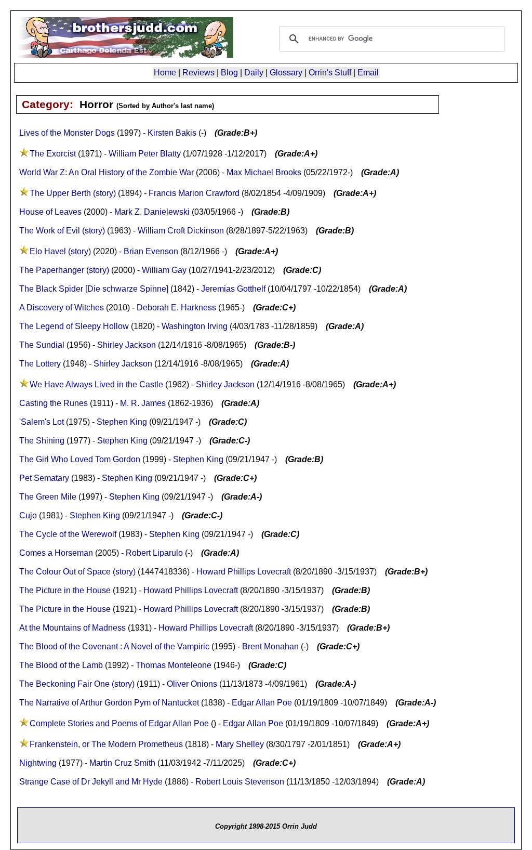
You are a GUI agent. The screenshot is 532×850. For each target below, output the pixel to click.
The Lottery (40, 363)
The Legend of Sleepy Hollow (74, 326)
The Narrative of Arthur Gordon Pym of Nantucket (109, 702)
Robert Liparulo (154, 552)
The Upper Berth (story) (73, 193)
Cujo (28, 515)
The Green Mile (47, 496)
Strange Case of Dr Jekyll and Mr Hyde (91, 781)
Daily (253, 72)
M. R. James (143, 403)
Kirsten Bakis (172, 132)
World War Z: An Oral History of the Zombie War (107, 172)
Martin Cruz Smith (122, 763)
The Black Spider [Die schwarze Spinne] (93, 288)
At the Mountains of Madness (72, 627)
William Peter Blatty (145, 153)
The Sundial (41, 345)
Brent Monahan (270, 646)
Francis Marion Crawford (194, 193)
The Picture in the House (66, 590)
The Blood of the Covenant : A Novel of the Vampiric (114, 646)
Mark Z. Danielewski (152, 211)
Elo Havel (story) (60, 251)
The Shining (41, 440)
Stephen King (122, 421)
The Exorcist (53, 153)
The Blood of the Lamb (61, 665)
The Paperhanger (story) (64, 270)
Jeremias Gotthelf (233, 288)
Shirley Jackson (126, 345)
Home (165, 72)
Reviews (198, 72)
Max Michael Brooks (264, 172)
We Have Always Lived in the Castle (96, 384)
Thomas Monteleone (173, 665)
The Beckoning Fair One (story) (77, 683)
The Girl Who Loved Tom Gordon (79, 459)
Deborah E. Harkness (176, 307)
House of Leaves (50, 211)
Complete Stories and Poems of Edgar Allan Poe (119, 723)
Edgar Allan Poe (262, 702)
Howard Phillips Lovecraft (243, 571)
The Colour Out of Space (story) (77, 571)
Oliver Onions (192, 683)
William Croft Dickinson (181, 230)
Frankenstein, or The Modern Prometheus (106, 744)
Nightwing (38, 763)
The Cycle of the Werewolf (67, 534)
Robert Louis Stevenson (239, 781)
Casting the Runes (53, 403)
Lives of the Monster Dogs (67, 132)
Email (368, 72)
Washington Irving (195, 326)
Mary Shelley (240, 744)
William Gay (164, 270)
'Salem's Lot (41, 421)
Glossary (286, 72)
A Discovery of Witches (61, 307)
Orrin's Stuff (330, 72)
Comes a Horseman (56, 552)
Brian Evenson (151, 251)
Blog (229, 72)
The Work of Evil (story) (62, 230)
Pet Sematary (44, 478)
